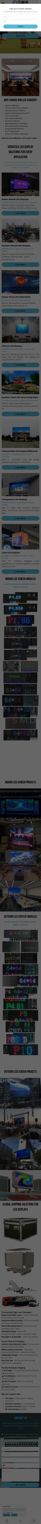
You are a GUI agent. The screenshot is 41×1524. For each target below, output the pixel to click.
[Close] (39, 1)
